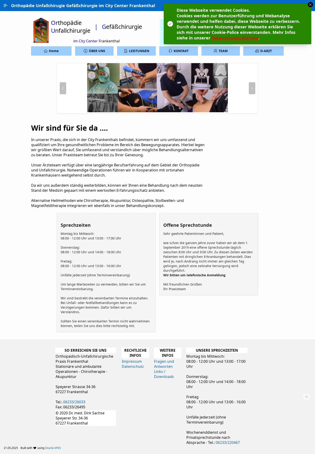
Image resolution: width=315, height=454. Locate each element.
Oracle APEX (53, 448)
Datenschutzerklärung (234, 38)
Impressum (132, 361)
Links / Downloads (164, 374)
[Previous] (63, 88)
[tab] (150, 111)
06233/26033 (74, 401)
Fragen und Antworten (164, 364)
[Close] (310, 4)
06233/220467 (228, 442)
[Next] (252, 88)
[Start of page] (306, 396)
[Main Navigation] (5, 5)
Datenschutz (133, 366)
